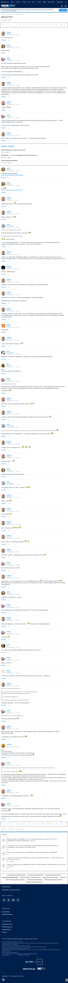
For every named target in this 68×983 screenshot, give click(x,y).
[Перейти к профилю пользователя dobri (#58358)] (3, 365)
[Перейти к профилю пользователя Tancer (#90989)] (3, 353)
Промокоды (60, 2)
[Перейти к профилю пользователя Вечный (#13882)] (3, 326)
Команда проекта (7, 927)
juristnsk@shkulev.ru (43, 953)
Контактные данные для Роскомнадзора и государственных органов (19, 938)
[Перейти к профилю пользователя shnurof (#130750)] (3, 46)
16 (56, 25)
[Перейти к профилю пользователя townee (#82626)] (3, 646)
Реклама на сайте (7, 924)
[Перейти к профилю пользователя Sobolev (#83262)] (3, 672)
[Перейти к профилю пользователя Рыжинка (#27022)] (3, 34)
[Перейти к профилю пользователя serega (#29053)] (3, 226)
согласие (3, 10)
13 (46, 25)
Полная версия (6, 886)
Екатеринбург (6, 911)
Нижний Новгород (7, 914)
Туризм (39, 2)
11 (40, 25)
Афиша (44, 2)
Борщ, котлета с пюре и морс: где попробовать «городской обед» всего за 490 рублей (32, 852)
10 (36, 25)
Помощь (4, 932)
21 (61, 25)
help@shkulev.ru (14, 955)
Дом (29, 2)
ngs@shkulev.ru (21, 952)
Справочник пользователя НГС (11, 890)
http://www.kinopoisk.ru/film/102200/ (12, 175)
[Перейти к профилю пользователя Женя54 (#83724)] (3, 268)
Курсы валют (51, 2)
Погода (24, 2)
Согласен (63, 10)
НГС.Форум (3, 14)
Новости (18, 2)
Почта (33, 2)
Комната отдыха (19, 14)
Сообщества (11, 14)
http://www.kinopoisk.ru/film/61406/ (12, 190)
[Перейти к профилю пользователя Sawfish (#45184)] (3, 59)
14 (50, 25)
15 (53, 25)
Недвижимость (5, 2)
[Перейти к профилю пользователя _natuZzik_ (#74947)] (3, 746)
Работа (12, 2)
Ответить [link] (3, 40)
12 (43, 25)
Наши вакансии (6, 929)
